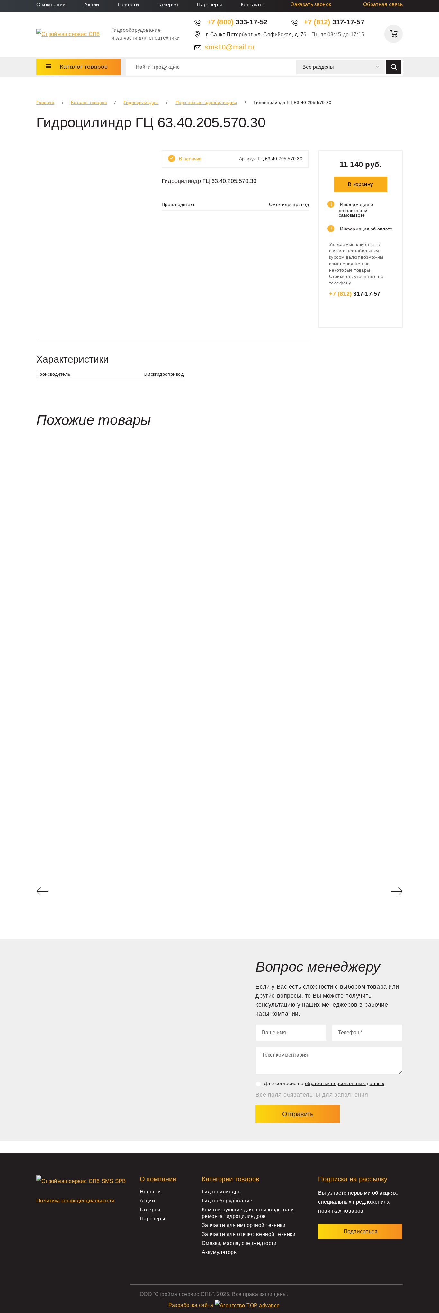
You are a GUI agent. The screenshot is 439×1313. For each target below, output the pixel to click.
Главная (45, 102)
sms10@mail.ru (229, 47)
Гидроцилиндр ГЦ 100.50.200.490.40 (89, 828)
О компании (51, 4)
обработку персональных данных (344, 1083)
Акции (91, 4)
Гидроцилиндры (141, 102)
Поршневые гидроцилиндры (206, 102)
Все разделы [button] (318, 67)
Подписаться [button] (361, 1231)
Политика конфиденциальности (75, 1200)
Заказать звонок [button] (311, 4)
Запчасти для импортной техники (243, 1225)
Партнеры (209, 4)
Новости (128, 4)
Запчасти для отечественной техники (248, 1234)
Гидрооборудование (227, 1200)
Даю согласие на (324, 1083)
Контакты (252, 4)
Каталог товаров (89, 102)
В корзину (360, 184)
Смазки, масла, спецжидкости (239, 1243)
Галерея (167, 4)
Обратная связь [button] (383, 4)
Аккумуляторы (220, 1252)
